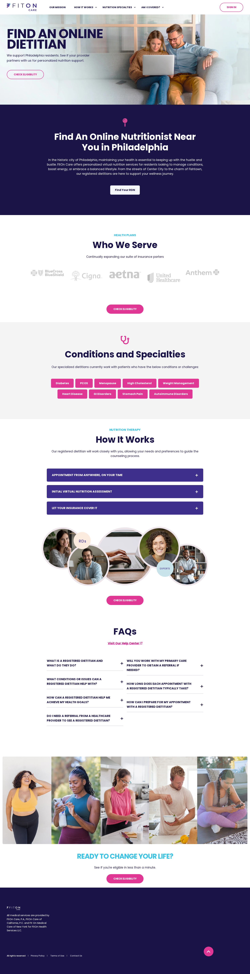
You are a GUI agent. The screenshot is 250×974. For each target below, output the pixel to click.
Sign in (231, 7)
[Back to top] (208, 951)
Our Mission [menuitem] (57, 7)
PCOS (84, 383)
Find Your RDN (125, 190)
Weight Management (178, 383)
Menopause (107, 383)
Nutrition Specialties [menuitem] (117, 7)
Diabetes (62, 383)
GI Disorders (102, 394)
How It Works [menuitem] (83, 7)
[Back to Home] (22, 7)
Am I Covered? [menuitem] (150, 7)
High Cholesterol (139, 383)
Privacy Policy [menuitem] (38, 956)
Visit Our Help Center (124, 643)
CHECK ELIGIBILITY (25, 74)
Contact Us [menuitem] (76, 956)
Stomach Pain (132, 394)
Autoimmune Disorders (171, 394)
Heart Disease (72, 394)
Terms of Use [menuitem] (57, 956)
